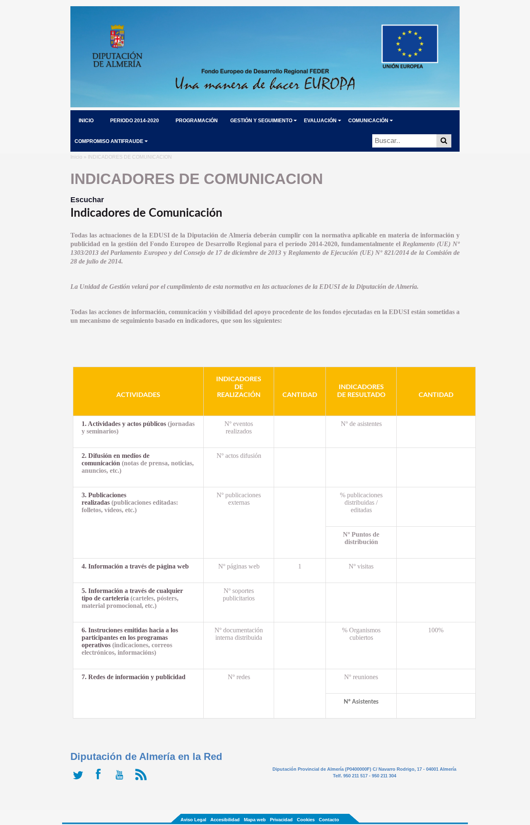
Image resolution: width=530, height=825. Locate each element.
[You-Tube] (121, 780)
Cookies (306, 819)
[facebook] (100, 780)
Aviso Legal (193, 819)
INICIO (86, 120)
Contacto (329, 819)
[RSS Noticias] (141, 780)
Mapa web (255, 819)
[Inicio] (265, 105)
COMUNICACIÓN (368, 120)
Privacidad (281, 819)
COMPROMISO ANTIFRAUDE (109, 141)
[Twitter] (79, 780)
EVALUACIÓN (320, 120)
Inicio (76, 157)
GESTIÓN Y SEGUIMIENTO (261, 120)
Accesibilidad (225, 819)
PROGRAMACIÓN (197, 120)
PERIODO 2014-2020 (134, 120)
